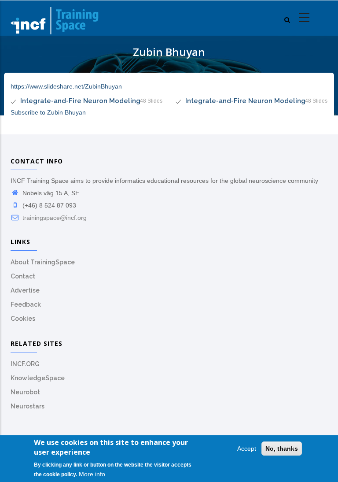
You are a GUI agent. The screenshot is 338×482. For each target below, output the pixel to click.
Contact (23, 276)
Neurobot (25, 392)
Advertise (25, 290)
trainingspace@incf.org (54, 217)
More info (92, 474)
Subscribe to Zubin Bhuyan (48, 112)
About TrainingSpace (43, 262)
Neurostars (27, 406)
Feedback (26, 304)
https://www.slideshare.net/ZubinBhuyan (66, 86)
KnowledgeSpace (38, 378)
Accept (246, 448)
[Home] (55, 18)
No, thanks (281, 448)
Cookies (23, 318)
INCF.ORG (25, 363)
